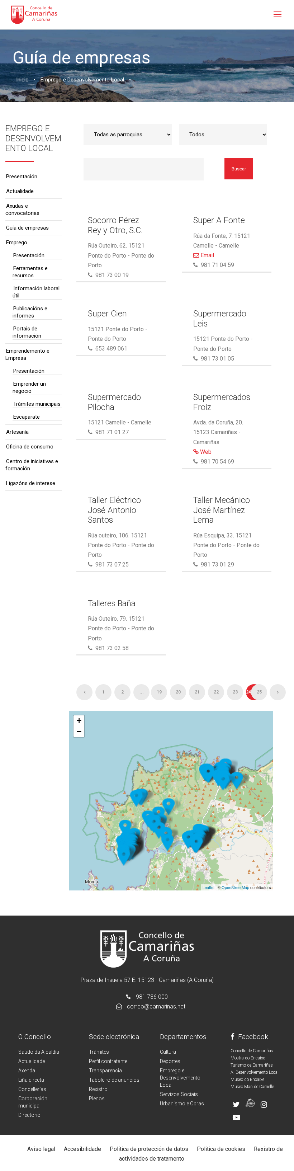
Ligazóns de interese (30, 483)
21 (197, 692)
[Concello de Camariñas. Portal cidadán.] (34, 14)
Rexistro (98, 1089)
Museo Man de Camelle (252, 1086)
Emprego (16, 242)
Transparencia (105, 1070)
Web (205, 451)
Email (206, 255)
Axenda (26, 1070)
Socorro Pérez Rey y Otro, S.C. (115, 225)
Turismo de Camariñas (252, 1065)
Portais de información (27, 332)
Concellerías (32, 1089)
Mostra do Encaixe (248, 1058)
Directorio (29, 1115)
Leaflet (208, 887)
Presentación (21, 176)
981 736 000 (152, 996)
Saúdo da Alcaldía (38, 1052)
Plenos (97, 1098)
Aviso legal (41, 1149)
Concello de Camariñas (252, 1050)
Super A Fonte (219, 220)
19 (159, 692)
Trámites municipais (37, 404)
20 (178, 692)
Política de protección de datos (149, 1149)
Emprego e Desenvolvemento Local (180, 1078)
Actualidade (20, 191)
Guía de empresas (27, 228)
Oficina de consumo (29, 446)
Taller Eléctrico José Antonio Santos (114, 510)
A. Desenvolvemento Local (255, 1072)
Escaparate (26, 417)
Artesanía (17, 432)
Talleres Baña (112, 603)
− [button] (79, 731)
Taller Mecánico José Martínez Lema (221, 510)
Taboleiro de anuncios (114, 1080)
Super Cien (107, 314)
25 (259, 692)
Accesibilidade (82, 1149)
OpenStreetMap (235, 887)
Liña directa (31, 1080)
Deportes (170, 1061)
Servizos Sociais (179, 1094)
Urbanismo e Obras (182, 1103)
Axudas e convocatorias (22, 209)
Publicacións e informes (30, 312)
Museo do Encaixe (247, 1079)
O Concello (34, 1037)
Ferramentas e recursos (30, 272)
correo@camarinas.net (156, 1006)
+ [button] (79, 720)
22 (216, 692)
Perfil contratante (108, 1061)
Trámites (99, 1052)
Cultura (168, 1052)
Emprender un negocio (29, 387)
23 (235, 692)
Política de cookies (221, 1149)
